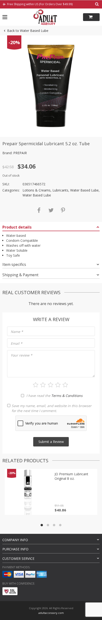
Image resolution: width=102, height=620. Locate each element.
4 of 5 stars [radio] (58, 385)
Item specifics (14, 264)
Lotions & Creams (37, 190)
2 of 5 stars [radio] (43, 385)
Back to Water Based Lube (27, 30)
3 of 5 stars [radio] (50, 385)
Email (16, 343)
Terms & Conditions (67, 395)
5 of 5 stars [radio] (65, 385)
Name (17, 331)
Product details (17, 227)
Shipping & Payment (20, 274)
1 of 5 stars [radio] (35, 385)
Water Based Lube (84, 190)
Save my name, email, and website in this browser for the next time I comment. (52, 408)
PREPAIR (20, 153)
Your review (21, 355)
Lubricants (60, 190)
